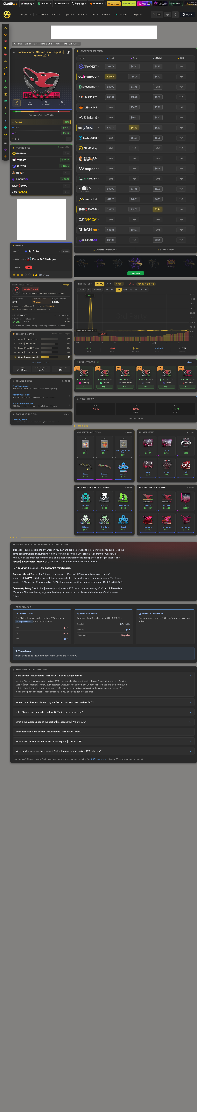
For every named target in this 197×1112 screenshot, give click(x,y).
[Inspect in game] (68, 52)
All (146, 290)
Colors (105, 14)
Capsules (68, 14)
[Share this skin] (14, 52)
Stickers (81, 14)
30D (112, 290)
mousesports (39, 44)
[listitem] (84, 378)
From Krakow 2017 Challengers (94, 487)
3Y (136, 290)
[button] (16, 111)
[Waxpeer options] (79, 3)
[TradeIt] (144, 3)
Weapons (24, 14)
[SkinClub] (160, 3)
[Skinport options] (62, 3)
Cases (55, 14)
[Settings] (175, 14)
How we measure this (23, 309)
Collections (41, 14)
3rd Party (99, 284)
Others (94, 14)
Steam (108, 284)
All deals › (191, 362)
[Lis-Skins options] (96, 3)
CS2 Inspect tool (98, 759)
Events (81, 290)
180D (125, 290)
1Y (131, 290)
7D (107, 290)
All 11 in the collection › (41, 363)
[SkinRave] (176, 3)
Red (28, 267)
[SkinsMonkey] (114, 3)
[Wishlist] (167, 14)
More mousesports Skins (153, 487)
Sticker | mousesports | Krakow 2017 (63, 44)
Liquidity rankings (43, 309)
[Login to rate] (14, 275)
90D (118, 290)
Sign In (189, 14)
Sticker (28, 44)
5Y (141, 290)
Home (19, 44)
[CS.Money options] (27, 3)
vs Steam (97, 290)
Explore (137, 14)
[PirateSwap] (129, 3)
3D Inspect (123, 14)
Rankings (65, 285)
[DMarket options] (45, 3)
